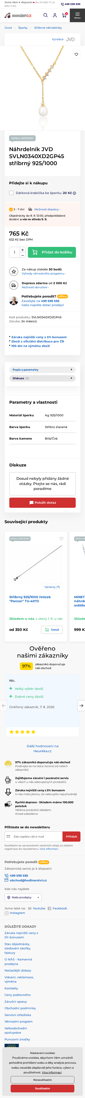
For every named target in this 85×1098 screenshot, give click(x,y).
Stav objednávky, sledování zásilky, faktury (18, 948)
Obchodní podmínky (20, 1008)
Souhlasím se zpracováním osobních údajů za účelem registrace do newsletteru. (39, 847)
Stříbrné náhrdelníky (48, 27)
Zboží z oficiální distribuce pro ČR (37, 341)
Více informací (49, 848)
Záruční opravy (16, 1001)
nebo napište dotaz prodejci (43, 305)
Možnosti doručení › (35, 287)
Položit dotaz (45, 503)
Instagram (17, 913)
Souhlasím (42, 1088)
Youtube (39, 908)
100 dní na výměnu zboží (30, 346)
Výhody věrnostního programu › (44, 273)
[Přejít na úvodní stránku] (18, 15)
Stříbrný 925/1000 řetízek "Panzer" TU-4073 (30, 599)
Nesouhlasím (42, 1080)
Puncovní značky (17, 1039)
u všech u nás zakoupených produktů (40, 782)
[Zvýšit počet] (22, 250)
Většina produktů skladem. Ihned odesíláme (33, 811)
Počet (14, 252)
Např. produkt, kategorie (33, 44)
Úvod (8, 27)
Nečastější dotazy (18, 970)
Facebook (60, 908)
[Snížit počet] (22, 255)
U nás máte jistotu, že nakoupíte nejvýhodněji (46, 794)
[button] (45, 15)
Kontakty (11, 988)
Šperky (23, 27)
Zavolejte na (40, 301)
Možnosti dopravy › (47, 209)
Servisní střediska (18, 1015)
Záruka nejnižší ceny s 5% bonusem (39, 337)
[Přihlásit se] (54, 15)
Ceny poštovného (18, 995)
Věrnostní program (19, 1021)
